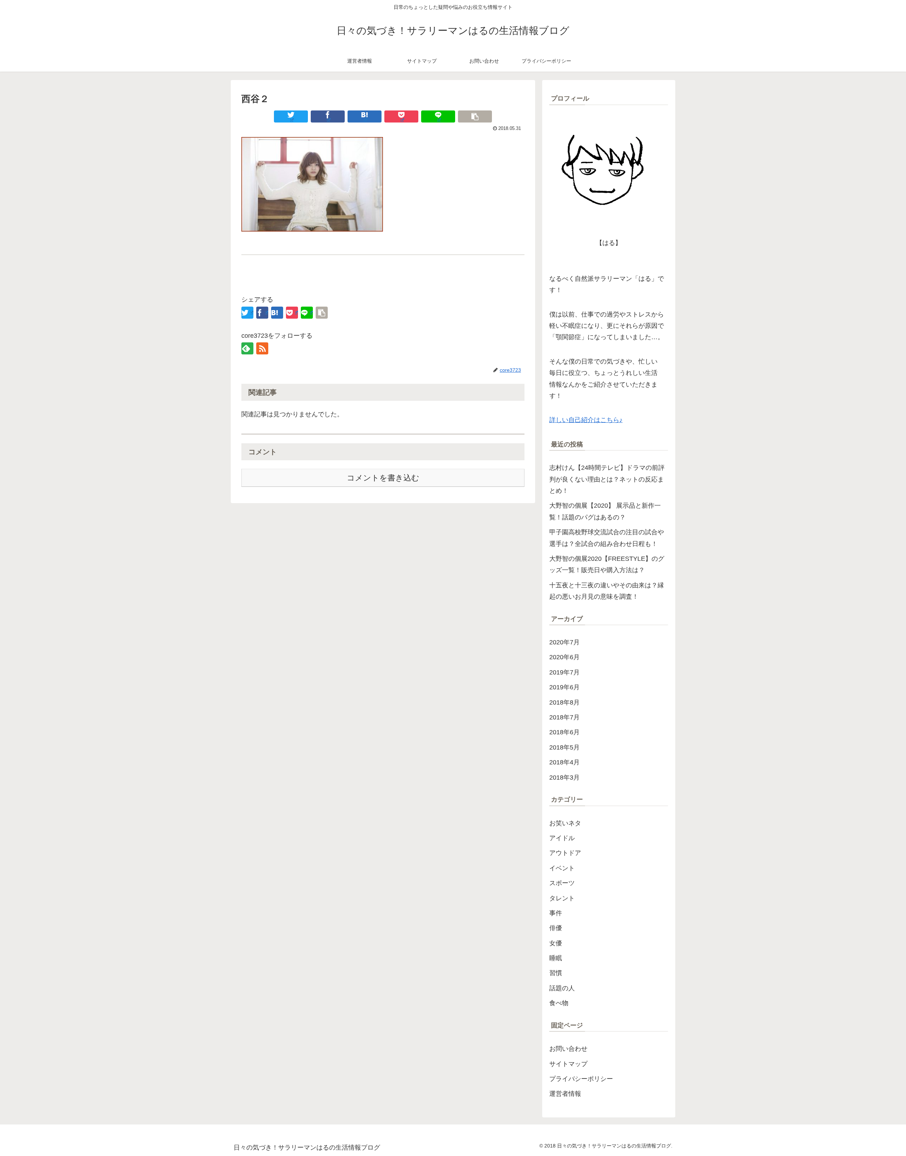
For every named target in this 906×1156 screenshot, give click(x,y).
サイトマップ (568, 1063)
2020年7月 (564, 642)
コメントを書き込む (383, 477)
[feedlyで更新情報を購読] (247, 348)
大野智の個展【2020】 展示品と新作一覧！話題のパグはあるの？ (605, 511)
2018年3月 (564, 777)
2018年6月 (564, 732)
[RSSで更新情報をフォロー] (262, 348)
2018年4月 (564, 762)
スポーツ (562, 883)
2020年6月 (564, 657)
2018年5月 (564, 747)
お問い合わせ (568, 1048)
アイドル (562, 838)
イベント (562, 868)
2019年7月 (564, 672)
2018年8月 (564, 702)
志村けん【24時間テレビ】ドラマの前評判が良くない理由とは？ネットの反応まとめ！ (607, 479)
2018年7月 (564, 717)
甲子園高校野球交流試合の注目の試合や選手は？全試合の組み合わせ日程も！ (606, 538)
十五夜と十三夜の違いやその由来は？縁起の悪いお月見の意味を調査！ (606, 591)
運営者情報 (565, 1093)
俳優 (555, 928)
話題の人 (562, 988)
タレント (562, 898)
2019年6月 (564, 687)
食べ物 (558, 1003)
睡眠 (555, 958)
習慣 (555, 972)
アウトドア (565, 852)
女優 (555, 943)
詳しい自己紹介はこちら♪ (586, 419)
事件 (555, 913)
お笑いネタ (565, 823)
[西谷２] (365, 116)
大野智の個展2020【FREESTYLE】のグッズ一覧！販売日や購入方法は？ (606, 564)
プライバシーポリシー (581, 1078)
